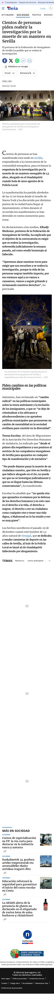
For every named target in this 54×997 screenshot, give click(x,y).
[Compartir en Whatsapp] (17, 61)
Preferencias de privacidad (11, 988)
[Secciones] (3, 8)
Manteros (19, 560)
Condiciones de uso (36, 978)
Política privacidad (20, 978)
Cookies (4, 983)
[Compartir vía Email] (29, 61)
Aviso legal (5, 978)
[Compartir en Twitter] (10, 61)
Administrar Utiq (41, 983)
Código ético (15, 983)
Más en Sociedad (16, 831)
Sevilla (38, 157)
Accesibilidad (28, 983)
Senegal (26, 535)
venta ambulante (35, 560)
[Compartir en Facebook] (4, 61)
